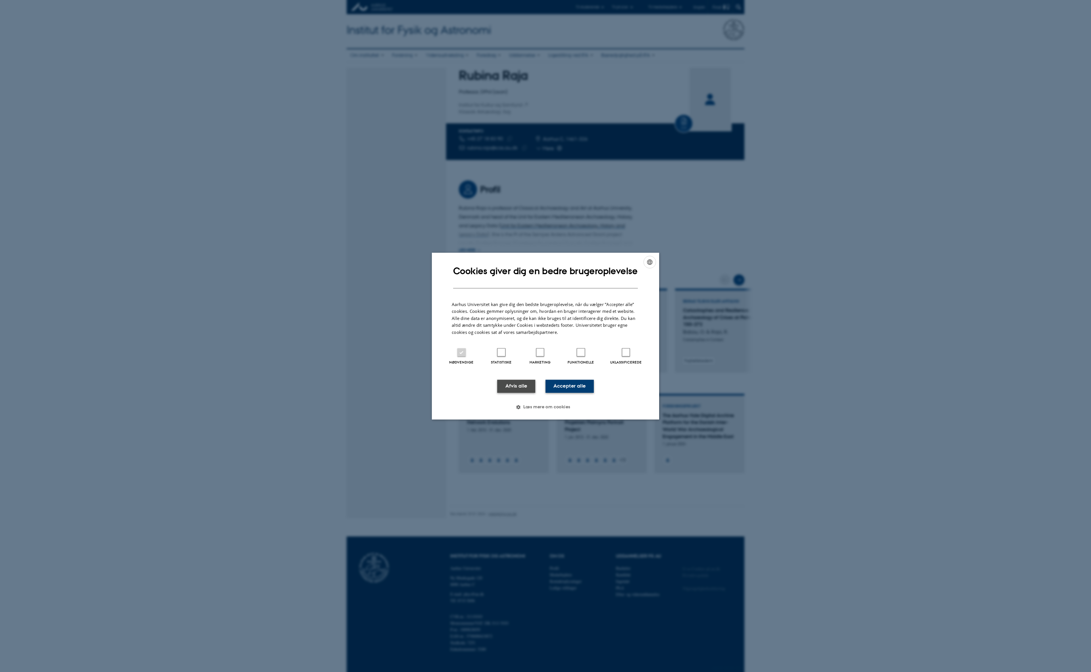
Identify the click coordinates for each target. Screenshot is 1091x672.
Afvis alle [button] (516, 386)
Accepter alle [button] (569, 386)
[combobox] (650, 262)
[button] (545, 406)
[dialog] (545, 336)
